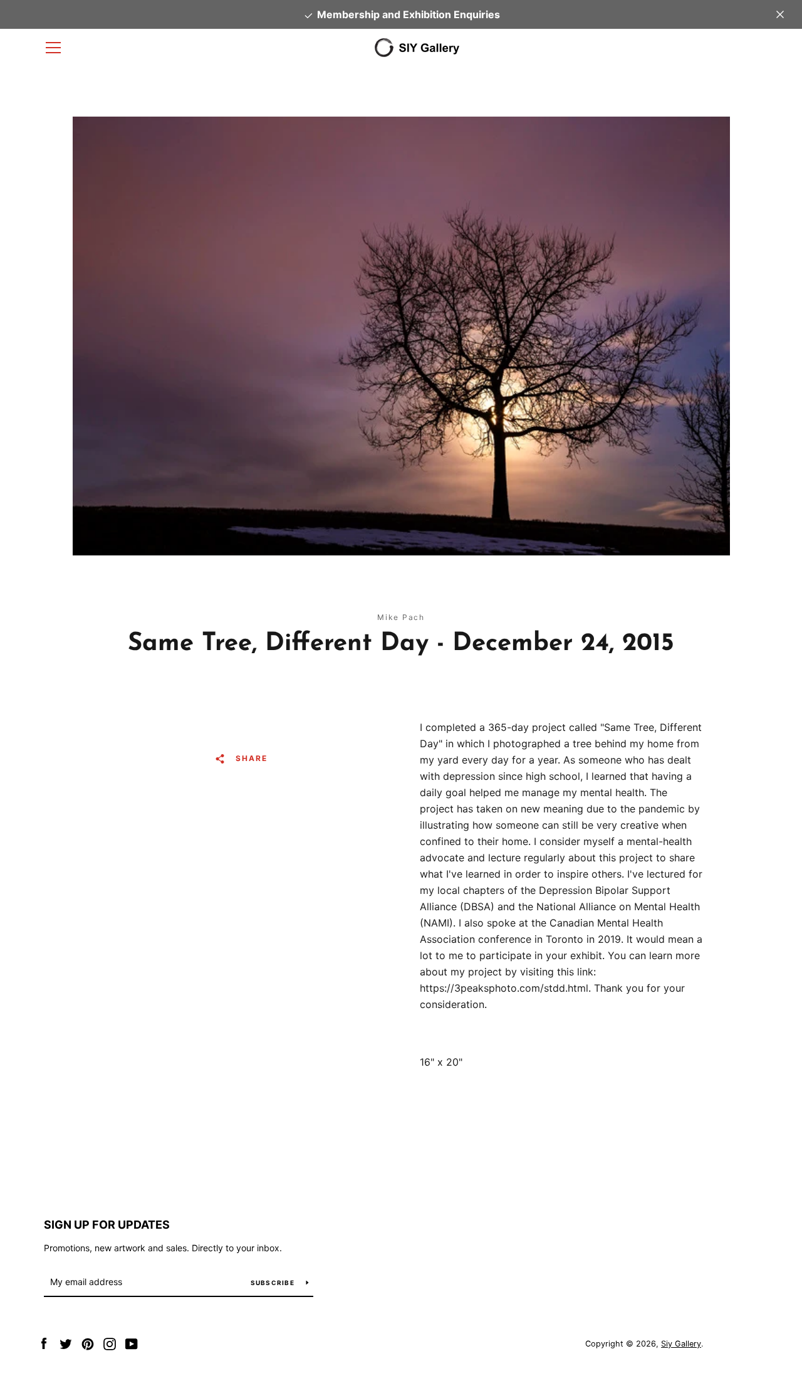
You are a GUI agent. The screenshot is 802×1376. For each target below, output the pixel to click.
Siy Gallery (681, 1343)
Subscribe (274, 1282)
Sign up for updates (107, 1224)
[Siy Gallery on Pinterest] (87, 1343)
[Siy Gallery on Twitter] (66, 1343)
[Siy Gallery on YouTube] (131, 1343)
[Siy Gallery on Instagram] (109, 1343)
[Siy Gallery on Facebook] (44, 1343)
